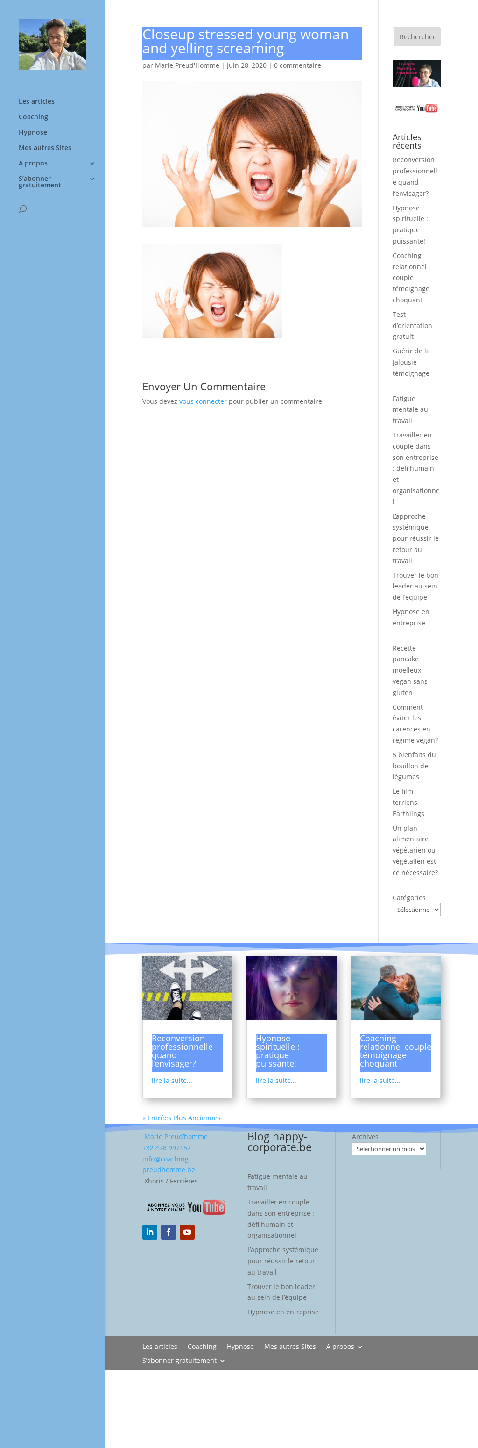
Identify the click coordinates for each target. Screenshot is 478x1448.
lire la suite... (172, 1080)
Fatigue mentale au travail (410, 409)
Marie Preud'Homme (187, 65)
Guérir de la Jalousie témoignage (411, 362)
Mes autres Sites (45, 148)
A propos (33, 163)
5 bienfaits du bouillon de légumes (414, 765)
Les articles (37, 102)
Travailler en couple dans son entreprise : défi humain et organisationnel (416, 468)
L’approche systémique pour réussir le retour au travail (416, 538)
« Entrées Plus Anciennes (181, 1117)
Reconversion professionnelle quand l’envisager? (182, 1050)
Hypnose (33, 132)
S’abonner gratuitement (40, 182)
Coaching (33, 117)
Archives (365, 1136)
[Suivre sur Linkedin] (149, 1232)
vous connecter (203, 401)
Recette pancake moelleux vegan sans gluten (410, 670)
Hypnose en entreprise (283, 1311)
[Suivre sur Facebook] (168, 1232)
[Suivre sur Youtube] (187, 1232)
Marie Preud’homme (175, 1136)
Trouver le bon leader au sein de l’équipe (415, 586)
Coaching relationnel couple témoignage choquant (411, 277)
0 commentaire (297, 65)
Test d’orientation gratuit (412, 325)
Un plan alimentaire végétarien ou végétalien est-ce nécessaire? (415, 850)
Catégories (409, 897)
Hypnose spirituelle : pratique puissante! (278, 1050)
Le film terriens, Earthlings (408, 802)
